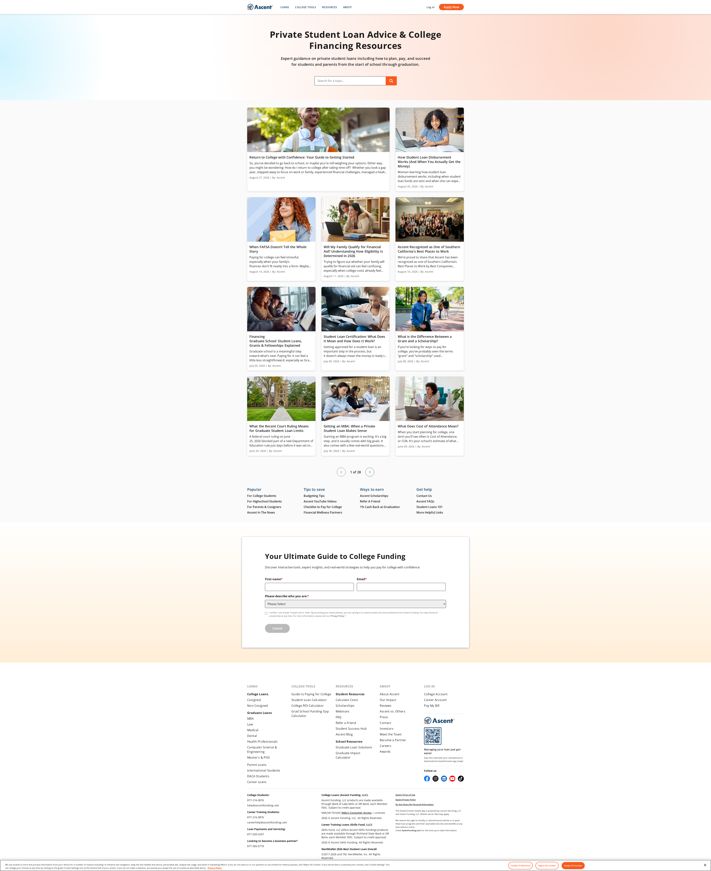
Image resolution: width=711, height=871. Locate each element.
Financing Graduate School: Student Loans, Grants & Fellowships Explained (275, 341)
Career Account (435, 700)
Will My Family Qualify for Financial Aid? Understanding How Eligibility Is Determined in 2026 (353, 251)
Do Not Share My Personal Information (414, 804)
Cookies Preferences (520, 865)
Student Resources (350, 694)
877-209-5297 (255, 834)
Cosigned (254, 700)
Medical (252, 730)
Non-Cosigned (257, 706)
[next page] (369, 472)
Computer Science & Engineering (262, 749)
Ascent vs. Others (392, 711)
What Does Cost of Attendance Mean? (428, 426)
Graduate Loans (259, 713)
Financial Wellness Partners (323, 512)
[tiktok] (461, 779)
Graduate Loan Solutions (354, 747)
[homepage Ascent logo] (260, 7)
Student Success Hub (351, 729)
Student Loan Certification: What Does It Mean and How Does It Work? (354, 338)
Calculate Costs (347, 700)
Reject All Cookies (547, 865)
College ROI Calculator (307, 706)
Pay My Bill (431, 706)
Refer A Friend (370, 501)
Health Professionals (262, 742)
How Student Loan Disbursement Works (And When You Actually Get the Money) (429, 161)
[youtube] (452, 779)
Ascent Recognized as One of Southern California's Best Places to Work (429, 249)
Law (250, 724)
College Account (436, 694)
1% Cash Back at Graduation (380, 507)
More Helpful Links (429, 512)
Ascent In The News (261, 512)
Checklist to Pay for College (323, 507)
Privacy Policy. (215, 867)
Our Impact (388, 700)
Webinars (343, 711)
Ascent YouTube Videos (320, 501)
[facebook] (427, 779)
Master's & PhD (258, 757)
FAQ (338, 717)
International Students (263, 770)
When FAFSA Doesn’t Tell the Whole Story (277, 249)
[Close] (705, 865)
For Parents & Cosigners (264, 507)
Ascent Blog (344, 734)
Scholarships (345, 706)
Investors (386, 729)
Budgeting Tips (314, 496)
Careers (385, 746)
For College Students (261, 496)
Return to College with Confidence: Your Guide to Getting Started (301, 157)
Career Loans (257, 782)
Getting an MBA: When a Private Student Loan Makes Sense (349, 428)
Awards (385, 752)
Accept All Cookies (573, 865)
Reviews (385, 706)
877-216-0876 (255, 800)
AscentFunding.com (411, 830)
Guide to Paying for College (311, 694)
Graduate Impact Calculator (348, 755)
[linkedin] (444, 779)
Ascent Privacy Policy (405, 799)
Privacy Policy (337, 615)
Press (384, 717)
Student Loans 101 (429, 507)
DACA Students (258, 776)
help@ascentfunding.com (263, 805)
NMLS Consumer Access (356, 813)
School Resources (349, 742)
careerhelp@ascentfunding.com (267, 822)
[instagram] (435, 779)
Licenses (380, 813)
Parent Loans (257, 765)
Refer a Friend (346, 723)
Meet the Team (391, 734)
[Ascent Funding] (439, 720)
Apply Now (451, 7)
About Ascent (389, 694)
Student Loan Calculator (309, 700)
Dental (252, 736)
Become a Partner (393, 740)
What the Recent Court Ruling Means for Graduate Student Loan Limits (279, 428)
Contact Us (424, 496)
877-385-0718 (255, 846)
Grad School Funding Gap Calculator (310, 713)
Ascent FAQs (425, 501)
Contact (385, 723)
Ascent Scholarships (374, 496)
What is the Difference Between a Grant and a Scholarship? (425, 338)
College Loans (257, 694)
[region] (355, 865)
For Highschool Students (264, 501)
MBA (250, 719)
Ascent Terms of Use (405, 794)
